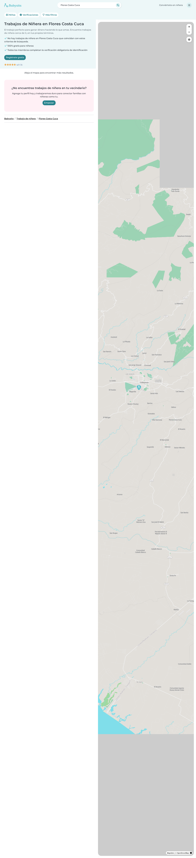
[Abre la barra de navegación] (189, 5)
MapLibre (170, 853)
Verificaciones (30, 15)
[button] (139, 387)
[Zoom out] (189, 32)
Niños (12, 15)
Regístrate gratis (15, 57)
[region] (146, 439)
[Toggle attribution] (191, 853)
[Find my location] (189, 39)
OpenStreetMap (183, 853)
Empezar (49, 103)
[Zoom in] (189, 26)
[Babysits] (12, 5)
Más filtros (51, 15)
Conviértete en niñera (171, 5)
